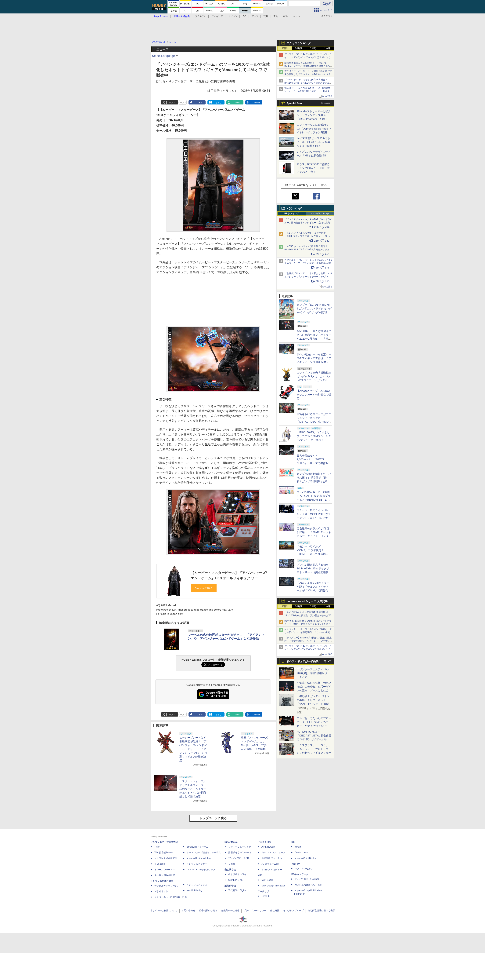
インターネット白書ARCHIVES (170, 897)
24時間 (298, 48)
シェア (199, 102)
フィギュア (217, 16)
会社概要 (274, 910)
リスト (183, 102)
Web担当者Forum (163, 852)
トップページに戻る (213, 818)
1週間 (313, 48)
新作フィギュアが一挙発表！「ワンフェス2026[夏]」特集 (309, 662)
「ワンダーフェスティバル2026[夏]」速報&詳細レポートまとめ (313, 673)
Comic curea (301, 852)
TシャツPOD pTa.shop (307, 879)
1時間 (285, 48)
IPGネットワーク (299, 874)
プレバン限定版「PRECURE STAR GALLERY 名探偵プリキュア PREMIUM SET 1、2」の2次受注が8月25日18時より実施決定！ (314, 500)
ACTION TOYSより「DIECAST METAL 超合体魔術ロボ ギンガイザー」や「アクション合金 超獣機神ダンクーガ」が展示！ (314, 739)
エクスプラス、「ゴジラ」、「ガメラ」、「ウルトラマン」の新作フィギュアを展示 (314, 749)
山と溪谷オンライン (238, 874)
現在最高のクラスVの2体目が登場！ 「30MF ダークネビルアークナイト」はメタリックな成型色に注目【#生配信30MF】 (314, 536)
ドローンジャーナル (164, 869)
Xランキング (294, 208)
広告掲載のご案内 (208, 910)
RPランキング (291, 213)
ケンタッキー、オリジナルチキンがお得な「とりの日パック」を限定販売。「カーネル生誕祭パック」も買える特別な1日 (308, 632)
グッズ (254, 16)
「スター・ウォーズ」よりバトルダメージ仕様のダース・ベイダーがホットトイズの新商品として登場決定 (192, 789)
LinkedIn (256, 102)
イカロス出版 (264, 842)
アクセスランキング (299, 43)
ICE (293, 842)
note (237, 102)
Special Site (294, 103)
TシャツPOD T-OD (238, 858)
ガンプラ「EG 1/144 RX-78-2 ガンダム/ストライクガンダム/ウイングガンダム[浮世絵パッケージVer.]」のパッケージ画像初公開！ (308, 57)
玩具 (266, 16)
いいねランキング (320, 213)
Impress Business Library (200, 858)
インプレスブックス (197, 884)
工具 (275, 16)
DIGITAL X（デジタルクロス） (202, 869)
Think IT (158, 846)
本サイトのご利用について (164, 910)
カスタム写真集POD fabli (308, 884)
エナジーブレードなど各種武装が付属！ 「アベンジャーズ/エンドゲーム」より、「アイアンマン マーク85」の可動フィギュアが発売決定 (193, 749)
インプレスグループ (293, 910)
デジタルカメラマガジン (166, 885)
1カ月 (327, 48)
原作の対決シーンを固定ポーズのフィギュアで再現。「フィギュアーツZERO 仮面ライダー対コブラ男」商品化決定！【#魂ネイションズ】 (314, 362)
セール (296, 16)
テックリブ (263, 891)
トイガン (232, 16)
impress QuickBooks (305, 858)
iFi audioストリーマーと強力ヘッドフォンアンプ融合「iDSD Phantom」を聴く (314, 115)
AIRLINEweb (268, 846)
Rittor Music (231, 842)
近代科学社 (230, 885)
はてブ (218, 102)
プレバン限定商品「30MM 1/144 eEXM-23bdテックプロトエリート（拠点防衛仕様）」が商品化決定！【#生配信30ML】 (313, 572)
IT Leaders (159, 864)
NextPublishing (194, 890)
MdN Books (267, 880)
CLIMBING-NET (236, 880)
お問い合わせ (188, 910)
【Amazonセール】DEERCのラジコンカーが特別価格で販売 (314, 394)
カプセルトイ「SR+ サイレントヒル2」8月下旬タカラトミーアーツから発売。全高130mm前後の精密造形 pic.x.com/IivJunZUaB (308, 263)
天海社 (298, 846)
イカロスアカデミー (271, 869)
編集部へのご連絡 (230, 910)
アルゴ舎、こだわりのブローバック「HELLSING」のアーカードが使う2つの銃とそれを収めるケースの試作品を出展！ (314, 726)
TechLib (265, 896)
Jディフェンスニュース (273, 852)
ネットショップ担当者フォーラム (204, 852)
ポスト (172, 102)
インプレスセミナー (197, 864)
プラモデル (200, 16)
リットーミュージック (239, 846)
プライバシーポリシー (254, 910)
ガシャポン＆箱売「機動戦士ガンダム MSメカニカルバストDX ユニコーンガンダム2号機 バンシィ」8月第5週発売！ (314, 380)
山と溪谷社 (230, 869)
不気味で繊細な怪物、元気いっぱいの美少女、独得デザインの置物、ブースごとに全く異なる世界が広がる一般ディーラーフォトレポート (314, 690)
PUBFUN (295, 864)
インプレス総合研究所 (165, 858)
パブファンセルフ (304, 868)
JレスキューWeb (270, 864)
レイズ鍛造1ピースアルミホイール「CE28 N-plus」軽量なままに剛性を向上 (313, 142)
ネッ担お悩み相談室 (164, 875)
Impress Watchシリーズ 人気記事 (307, 601)
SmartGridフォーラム (197, 846)
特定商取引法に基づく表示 (321, 910)
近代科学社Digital (237, 890)
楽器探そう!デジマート (240, 852)
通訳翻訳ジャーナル (271, 858)
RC (244, 16)
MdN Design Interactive (273, 885)
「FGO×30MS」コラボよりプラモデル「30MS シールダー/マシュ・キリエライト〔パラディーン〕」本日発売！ (314, 440)
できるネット (161, 891)
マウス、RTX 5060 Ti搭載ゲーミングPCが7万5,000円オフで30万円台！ (313, 168)
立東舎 (231, 864)
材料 (285, 16)
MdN (260, 875)
